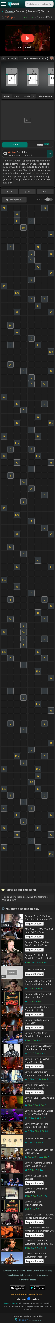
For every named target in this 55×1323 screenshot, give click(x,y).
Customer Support (27, 1280)
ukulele (27, 96)
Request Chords (34, 923)
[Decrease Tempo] (3, 58)
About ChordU (9, 1271)
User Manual (42, 1275)
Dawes (9, 11)
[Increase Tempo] (15, 58)
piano (16, 96)
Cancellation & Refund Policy (19, 1275)
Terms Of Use (33, 1271)
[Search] (50, 4)
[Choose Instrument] (33, 96)
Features (21, 1271)
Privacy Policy (46, 1271)
